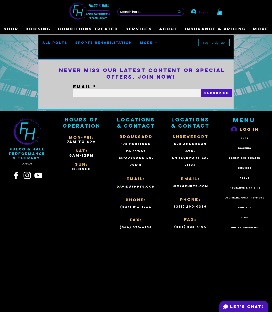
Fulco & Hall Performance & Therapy (27, 153)
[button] (220, 12)
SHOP (245, 138)
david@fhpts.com (136, 186)
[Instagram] (27, 175)
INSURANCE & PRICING (244, 188)
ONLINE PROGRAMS (244, 227)
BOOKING (244, 148)
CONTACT (244, 207)
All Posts (54, 42)
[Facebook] (16, 175)
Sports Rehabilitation (103, 42)
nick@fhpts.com (190, 186)
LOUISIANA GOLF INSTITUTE (244, 197)
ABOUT (244, 178)
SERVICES (244, 168)
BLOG (244, 217)
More (146, 42)
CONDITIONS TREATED (244, 158)
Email (82, 87)
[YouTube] (38, 175)
